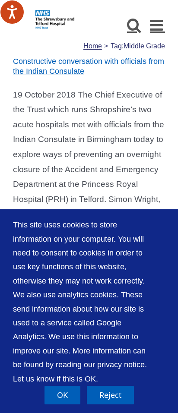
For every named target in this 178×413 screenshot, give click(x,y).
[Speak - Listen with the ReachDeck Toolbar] (12, 12)
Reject (110, 395)
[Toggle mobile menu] (157, 24)
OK (62, 395)
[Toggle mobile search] (134, 24)
